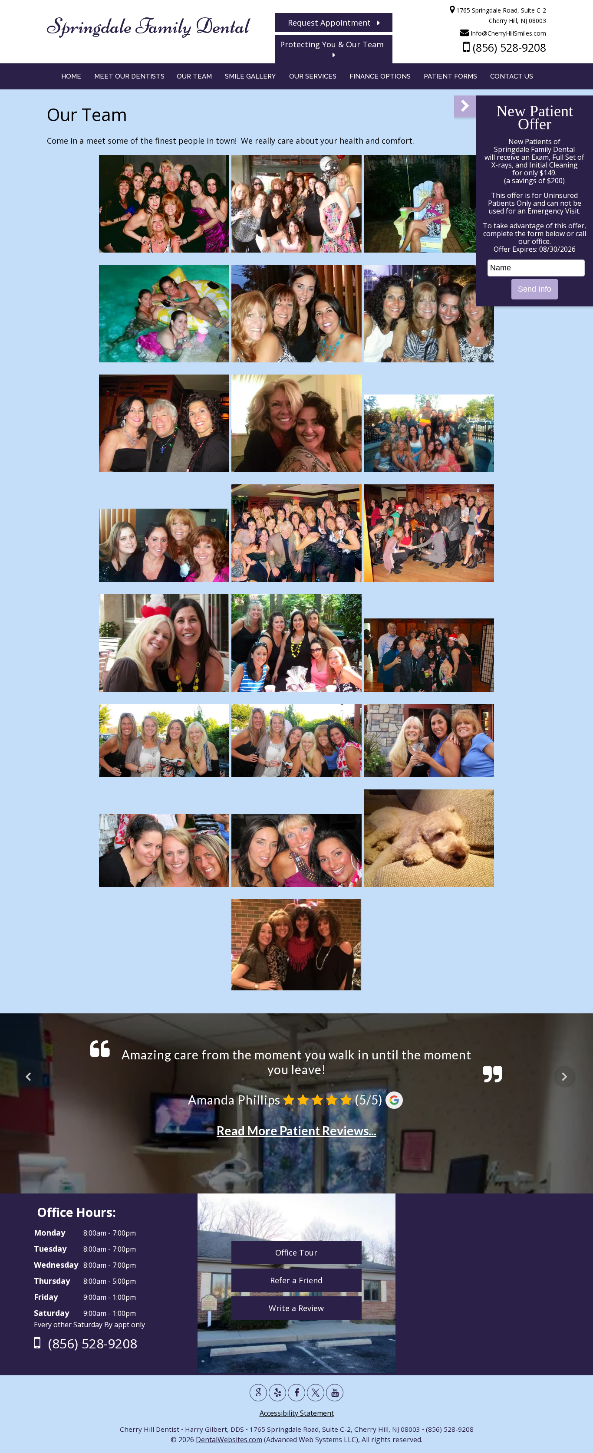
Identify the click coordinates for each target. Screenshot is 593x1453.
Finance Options (380, 76)
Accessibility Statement (297, 1413)
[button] (465, 106)
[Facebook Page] (296, 1392)
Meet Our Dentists (129, 76)
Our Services (312, 76)
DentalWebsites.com (229, 1439)
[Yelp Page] (277, 1392)
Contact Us (511, 76)
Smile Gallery (250, 76)
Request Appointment (332, 22)
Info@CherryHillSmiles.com (507, 33)
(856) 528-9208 (508, 47)
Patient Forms (450, 76)
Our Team (194, 76)
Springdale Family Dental (148, 26)
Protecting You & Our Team (334, 44)
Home (71, 76)
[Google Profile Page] (258, 1392)
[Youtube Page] (334, 1392)
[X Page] (315, 1392)
